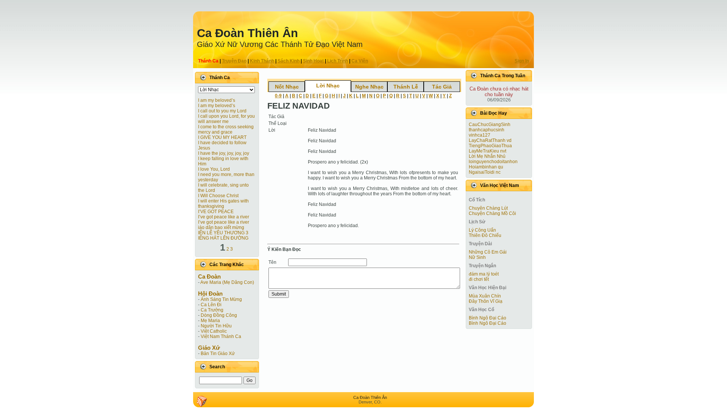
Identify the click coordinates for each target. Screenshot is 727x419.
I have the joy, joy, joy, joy (223, 153)
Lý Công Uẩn (482, 230)
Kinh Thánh (262, 61)
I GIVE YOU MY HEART (222, 137)
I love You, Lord (214, 169)
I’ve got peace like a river (223, 217)
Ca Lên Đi (211, 304)
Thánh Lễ (405, 87)
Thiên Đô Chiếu (485, 235)
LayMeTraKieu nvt (487, 151)
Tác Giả (442, 87)
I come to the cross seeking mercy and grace (226, 129)
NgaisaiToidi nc (485, 172)
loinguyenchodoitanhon (493, 161)
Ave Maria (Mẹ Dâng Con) (227, 282)
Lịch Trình (337, 61)
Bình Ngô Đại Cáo (487, 318)
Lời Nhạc (328, 86)
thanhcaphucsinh (486, 129)
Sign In (522, 61)
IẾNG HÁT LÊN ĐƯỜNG (223, 238)
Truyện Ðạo (234, 61)
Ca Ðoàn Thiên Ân (247, 33)
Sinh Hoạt (313, 61)
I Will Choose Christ (218, 195)
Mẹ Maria (210, 320)
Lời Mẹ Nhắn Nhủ (487, 156)
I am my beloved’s (216, 100)
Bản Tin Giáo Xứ (218, 353)
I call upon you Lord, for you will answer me (226, 119)
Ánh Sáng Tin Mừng (221, 299)
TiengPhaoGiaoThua (490, 145)
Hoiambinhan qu (486, 167)
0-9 (278, 95)
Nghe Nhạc (369, 87)
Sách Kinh (289, 61)
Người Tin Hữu (216, 326)
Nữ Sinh (477, 257)
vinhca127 (479, 135)
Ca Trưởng (212, 310)
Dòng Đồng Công (219, 315)
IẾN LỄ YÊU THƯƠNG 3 (223, 232)
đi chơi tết (479, 279)
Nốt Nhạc (287, 87)
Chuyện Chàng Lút (488, 208)
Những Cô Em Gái (488, 252)
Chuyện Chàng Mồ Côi (492, 213)
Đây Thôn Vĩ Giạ (485, 301)
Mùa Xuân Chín (485, 296)
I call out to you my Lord (222, 111)
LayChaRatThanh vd (490, 140)
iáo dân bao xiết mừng (221, 227)
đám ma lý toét (484, 274)
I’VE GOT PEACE (216, 211)
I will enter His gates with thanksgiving (223, 203)
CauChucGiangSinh (489, 124)
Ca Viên (359, 61)
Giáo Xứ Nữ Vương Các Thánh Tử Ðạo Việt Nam (280, 44)
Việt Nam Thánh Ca (221, 336)
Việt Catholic (214, 331)
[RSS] (201, 401)
